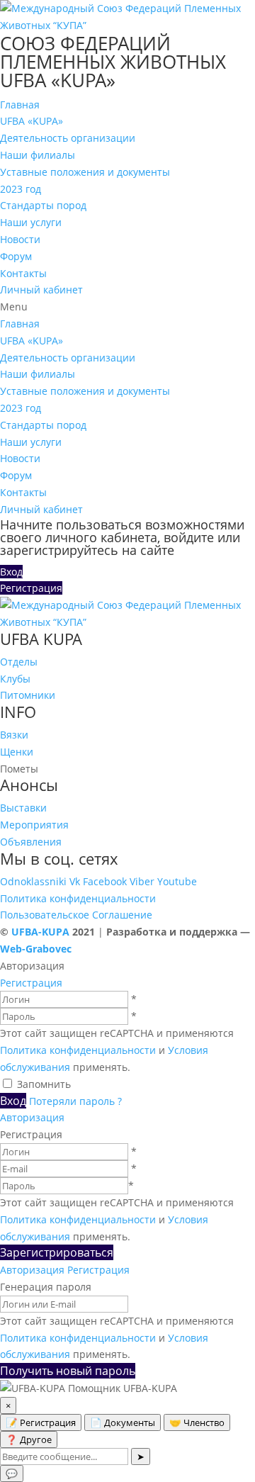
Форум (16, 256)
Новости (20, 239)
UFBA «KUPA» (31, 121)
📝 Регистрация (41, 1422)
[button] (127, 306)
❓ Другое (29, 1439)
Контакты (23, 273)
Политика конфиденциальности (78, 898)
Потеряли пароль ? (75, 1101)
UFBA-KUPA (41, 931)
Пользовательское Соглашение (76, 914)
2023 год (20, 189)
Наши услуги (31, 222)
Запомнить (44, 1084)
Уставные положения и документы (85, 172)
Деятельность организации (67, 138)
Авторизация (32, 1117)
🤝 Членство (197, 1422)
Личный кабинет (41, 289)
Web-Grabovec (36, 948)
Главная (20, 104)
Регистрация (31, 982)
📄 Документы (122, 1422)
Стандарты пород (43, 205)
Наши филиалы (37, 155)
